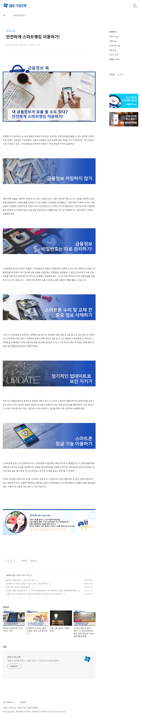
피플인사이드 (114, 59)
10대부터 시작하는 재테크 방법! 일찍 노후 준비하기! (27, 583)
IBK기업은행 (14, 657)
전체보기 (112, 31)
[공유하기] (11, 561)
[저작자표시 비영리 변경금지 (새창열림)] (33, 561)
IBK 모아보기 (20, 15)
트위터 (124, 84)
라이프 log (10, 575)
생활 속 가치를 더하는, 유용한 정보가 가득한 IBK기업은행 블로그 (33, 660)
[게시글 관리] (14, 561)
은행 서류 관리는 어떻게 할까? (18, 587)
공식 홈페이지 (8, 702)
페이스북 (111, 84)
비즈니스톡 (113, 54)
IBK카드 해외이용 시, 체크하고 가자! (21, 580)
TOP (135, 703)
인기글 (120, 74)
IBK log (112, 50)
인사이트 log (114, 45)
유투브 (130, 84)
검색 (129, 5)
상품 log (112, 41)
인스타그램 (118, 84)
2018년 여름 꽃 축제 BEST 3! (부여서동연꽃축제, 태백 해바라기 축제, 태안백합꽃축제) (41, 590)
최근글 (112, 74)
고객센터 (22, 702)
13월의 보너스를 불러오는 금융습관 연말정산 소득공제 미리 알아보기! (34, 594)
